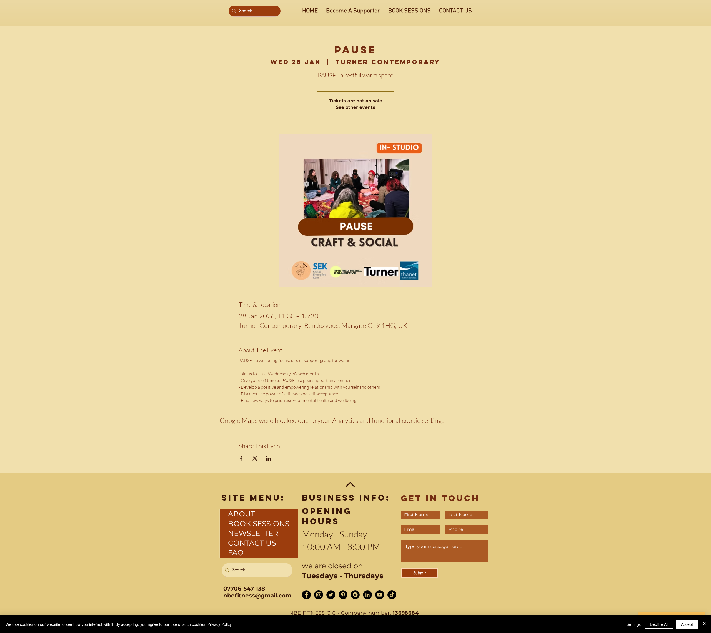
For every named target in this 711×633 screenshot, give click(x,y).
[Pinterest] (343, 594)
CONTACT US (252, 543)
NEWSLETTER (253, 533)
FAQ (236, 552)
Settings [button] (634, 624)
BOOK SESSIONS (258, 523)
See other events (355, 107)
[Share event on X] (254, 458)
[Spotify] (355, 594)
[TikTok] (391, 594)
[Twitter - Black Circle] (330, 594)
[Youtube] (379, 594)
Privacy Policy (219, 624)
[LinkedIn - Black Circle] (367, 594)
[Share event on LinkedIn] (268, 458)
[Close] (704, 624)
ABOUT (241, 513)
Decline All (659, 624)
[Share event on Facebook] (241, 458)
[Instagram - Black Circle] (318, 594)
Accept (687, 624)
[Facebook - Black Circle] (306, 594)
